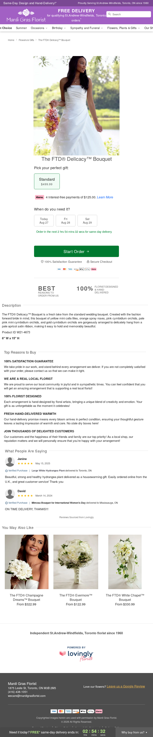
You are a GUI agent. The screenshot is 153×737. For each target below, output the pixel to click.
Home (11, 40)
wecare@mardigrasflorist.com (27, 696)
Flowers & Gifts (26, 40)
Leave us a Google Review (126, 686)
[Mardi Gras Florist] (26, 15)
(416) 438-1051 (18, 692)
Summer (21, 28)
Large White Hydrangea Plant (48, 470)
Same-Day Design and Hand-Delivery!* (30, 3)
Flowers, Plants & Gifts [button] (122, 28)
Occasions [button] (38, 28)
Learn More (105, 197)
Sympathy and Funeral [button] (85, 28)
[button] (142, 720)
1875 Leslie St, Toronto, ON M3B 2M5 (32, 688)
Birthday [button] (57, 28)
